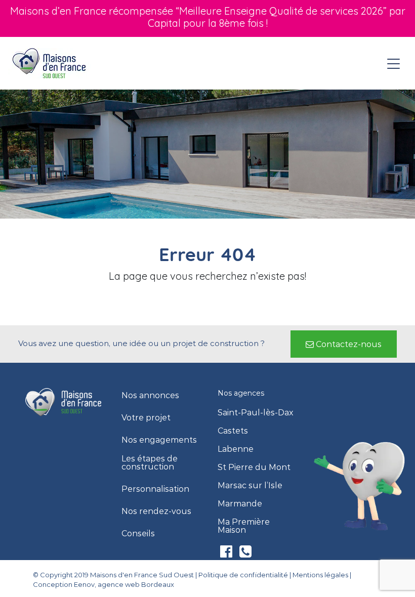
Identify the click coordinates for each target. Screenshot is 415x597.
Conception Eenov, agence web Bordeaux (103, 584)
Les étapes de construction (149, 463)
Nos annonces (150, 396)
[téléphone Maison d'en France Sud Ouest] (245, 554)
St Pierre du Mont (254, 467)
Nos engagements (159, 440)
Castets (233, 431)
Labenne (236, 449)
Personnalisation (155, 489)
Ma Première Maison (244, 526)
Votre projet (146, 418)
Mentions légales (320, 575)
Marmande (240, 504)
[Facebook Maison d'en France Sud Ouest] (227, 554)
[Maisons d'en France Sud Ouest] (50, 62)
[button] (343, 344)
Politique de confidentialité (243, 575)
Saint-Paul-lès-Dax (256, 413)
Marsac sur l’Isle (250, 486)
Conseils (138, 534)
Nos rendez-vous (156, 511)
